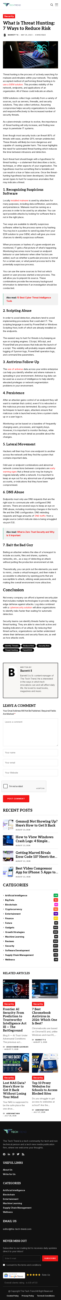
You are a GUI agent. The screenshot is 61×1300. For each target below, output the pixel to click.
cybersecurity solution (20, 607)
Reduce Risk (28, 646)
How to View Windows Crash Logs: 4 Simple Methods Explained (34, 841)
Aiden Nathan (13, 1114)
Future (31, 923)
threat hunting (11, 650)
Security (9, 16)
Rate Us (46, 1274)
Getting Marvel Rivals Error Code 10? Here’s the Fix (35, 857)
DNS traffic (40, 515)
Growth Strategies (31, 932)
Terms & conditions (45, 1296)
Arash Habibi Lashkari (17, 1047)
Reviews (31, 941)
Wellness (31, 959)
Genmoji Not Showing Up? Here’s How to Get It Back (37, 823)
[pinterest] (13, 1154)
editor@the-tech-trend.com (17, 1229)
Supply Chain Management (31, 955)
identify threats (12, 646)
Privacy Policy (28, 1296)
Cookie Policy (13, 1296)
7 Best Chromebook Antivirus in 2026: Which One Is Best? (44, 1016)
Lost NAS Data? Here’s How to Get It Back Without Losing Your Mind (14, 1090)
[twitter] (18, 1154)
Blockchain (31, 904)
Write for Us (9, 1174)
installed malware (19, 200)
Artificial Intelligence (31, 895)
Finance (31, 918)
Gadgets (31, 927)
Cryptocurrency (31, 909)
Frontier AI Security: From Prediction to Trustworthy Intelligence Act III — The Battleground (15, 1020)
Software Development (31, 950)
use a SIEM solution (13, 84)
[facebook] (4, 1154)
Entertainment (31, 914)
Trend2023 (27, 650)
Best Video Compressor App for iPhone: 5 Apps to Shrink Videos (36, 872)
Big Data (31, 900)
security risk (43, 646)
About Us (7, 1169)
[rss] (23, 1154)
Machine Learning (31, 936)
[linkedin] (9, 1154)
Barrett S (13, 35)
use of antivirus (15, 369)
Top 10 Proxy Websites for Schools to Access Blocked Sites (44, 1088)
